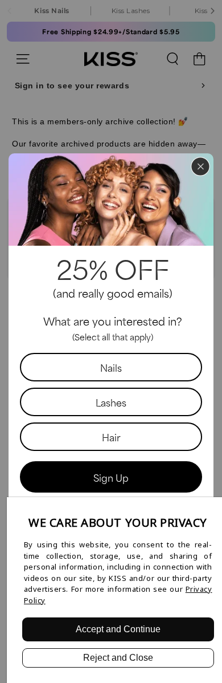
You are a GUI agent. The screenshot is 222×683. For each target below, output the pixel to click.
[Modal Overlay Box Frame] (111, 341)
